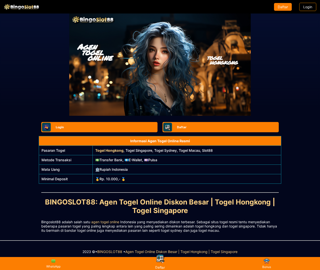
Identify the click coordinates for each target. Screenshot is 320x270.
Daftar (283, 7)
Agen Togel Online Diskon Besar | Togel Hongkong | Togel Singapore (181, 252)
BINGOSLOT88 (109, 252)
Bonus (266, 267)
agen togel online (105, 222)
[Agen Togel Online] (21, 7)
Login (307, 7)
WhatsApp (53, 266)
